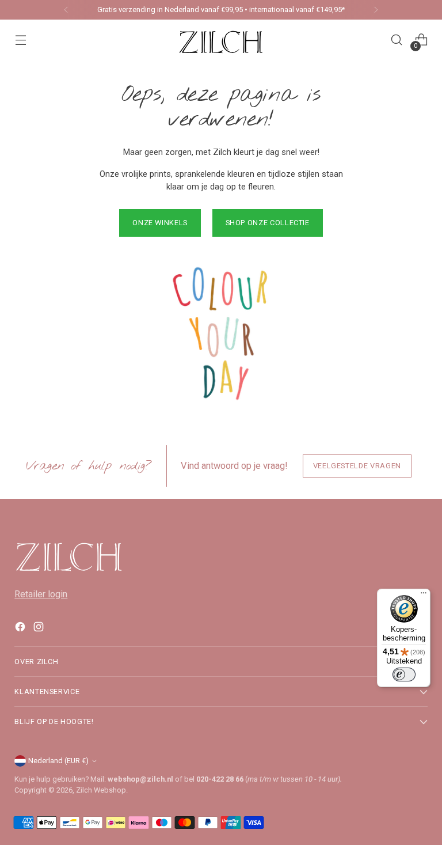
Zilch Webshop (101, 790)
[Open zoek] (397, 40)
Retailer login (40, 594)
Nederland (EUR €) (58, 760)
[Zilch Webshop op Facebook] (21, 629)
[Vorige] (66, 10)
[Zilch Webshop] (221, 39)
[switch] (404, 674)
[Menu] (423, 596)
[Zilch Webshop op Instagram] (40, 629)
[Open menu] (20, 40)
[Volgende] (375, 10)
